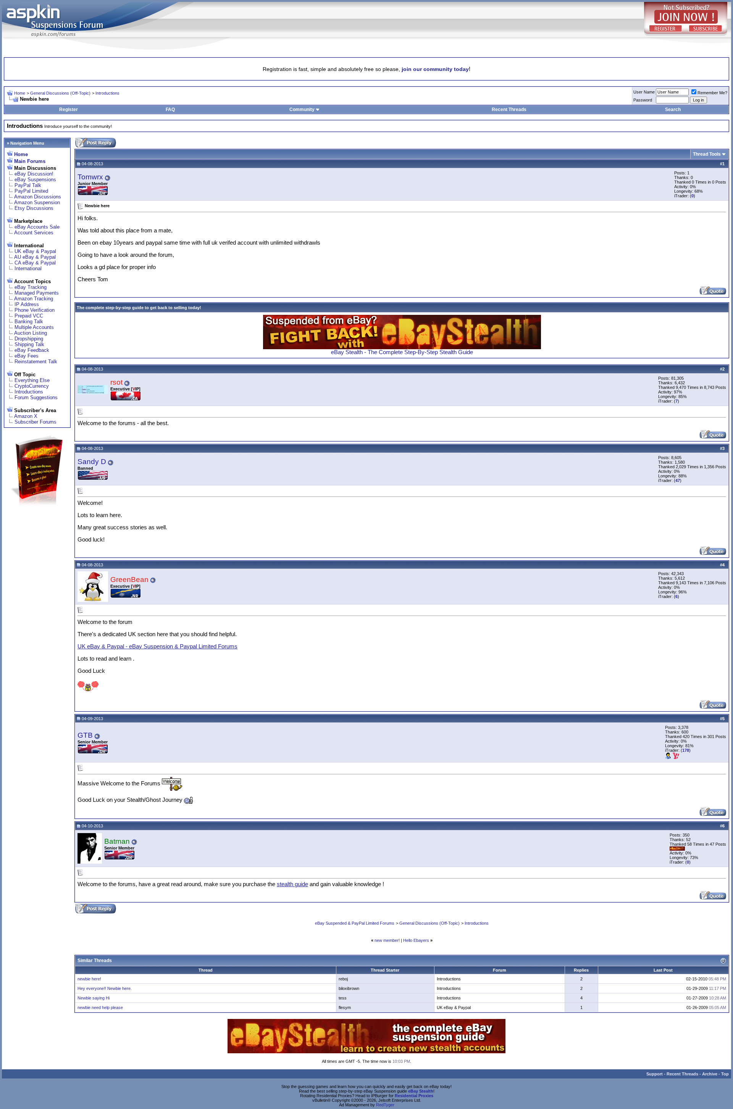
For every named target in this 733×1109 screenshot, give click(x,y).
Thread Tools (707, 154)
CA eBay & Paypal (35, 263)
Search (673, 109)
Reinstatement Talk (36, 361)
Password (642, 100)
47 (677, 480)
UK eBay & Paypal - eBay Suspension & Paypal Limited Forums (157, 646)
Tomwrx (90, 177)
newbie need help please (100, 1007)
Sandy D (91, 462)
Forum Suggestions (36, 397)
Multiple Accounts (34, 327)
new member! (387, 940)
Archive (709, 1074)
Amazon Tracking (33, 298)
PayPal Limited (31, 191)
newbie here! (89, 979)
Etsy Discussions (34, 208)
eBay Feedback (32, 350)
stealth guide (292, 884)
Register (68, 109)
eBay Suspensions (35, 179)
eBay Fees (27, 356)
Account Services (33, 232)
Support (654, 1074)
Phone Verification (35, 310)
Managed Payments (37, 293)
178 (685, 750)
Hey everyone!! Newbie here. (104, 988)
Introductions (107, 93)
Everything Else (32, 380)
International (28, 268)
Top (725, 1074)
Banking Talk (29, 321)
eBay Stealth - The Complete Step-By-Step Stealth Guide (402, 352)
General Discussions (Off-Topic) (60, 93)
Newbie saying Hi (93, 998)
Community (302, 109)
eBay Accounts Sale (37, 227)
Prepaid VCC (29, 316)
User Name (644, 92)
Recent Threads (509, 109)
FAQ (170, 109)
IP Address (27, 304)
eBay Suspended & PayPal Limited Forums (354, 923)
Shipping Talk (29, 344)
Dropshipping (29, 339)
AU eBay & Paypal (35, 257)
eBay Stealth (420, 1091)
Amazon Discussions (37, 197)
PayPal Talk (28, 185)
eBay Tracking (31, 287)
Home (19, 93)
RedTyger (385, 1105)
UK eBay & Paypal (35, 251)
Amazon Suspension (37, 202)
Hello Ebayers (416, 940)
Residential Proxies (414, 1095)
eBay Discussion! (34, 174)
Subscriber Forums (36, 422)
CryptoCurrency (32, 386)
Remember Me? (712, 92)
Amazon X (25, 416)
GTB (85, 735)
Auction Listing (30, 333)
